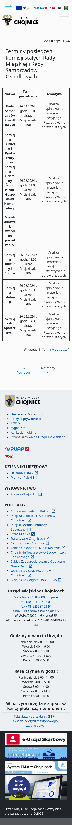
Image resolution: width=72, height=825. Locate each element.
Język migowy (34, 725)
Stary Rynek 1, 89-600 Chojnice (36, 597)
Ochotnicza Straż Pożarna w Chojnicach (31, 573)
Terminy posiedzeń (56, 349)
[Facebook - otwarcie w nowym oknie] (59, 8)
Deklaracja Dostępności (28, 414)
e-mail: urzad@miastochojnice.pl (36, 611)
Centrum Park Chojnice (27, 543)
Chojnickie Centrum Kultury (31, 511)
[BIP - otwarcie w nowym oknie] (52, 8)
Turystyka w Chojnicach (28, 539)
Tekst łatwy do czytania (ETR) (34, 716)
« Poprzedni (24, 372)
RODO (15, 423)
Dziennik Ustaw (22, 473)
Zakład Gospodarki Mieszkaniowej (35, 548)
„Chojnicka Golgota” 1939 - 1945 (34, 580)
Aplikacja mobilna (23, 432)
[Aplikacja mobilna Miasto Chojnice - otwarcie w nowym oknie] (66, 8)
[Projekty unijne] (23, 8)
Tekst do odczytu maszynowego (34, 721)
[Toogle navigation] (64, 20)
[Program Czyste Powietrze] (8, 7)
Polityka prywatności (26, 419)
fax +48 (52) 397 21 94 (36, 606)
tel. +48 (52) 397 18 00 (36, 602)
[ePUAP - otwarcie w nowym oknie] (40, 8)
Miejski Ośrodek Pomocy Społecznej (29, 527)
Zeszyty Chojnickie (24, 494)
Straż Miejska (20, 534)
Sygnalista (18, 428)
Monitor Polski (21, 477)
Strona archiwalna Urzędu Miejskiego (38, 437)
